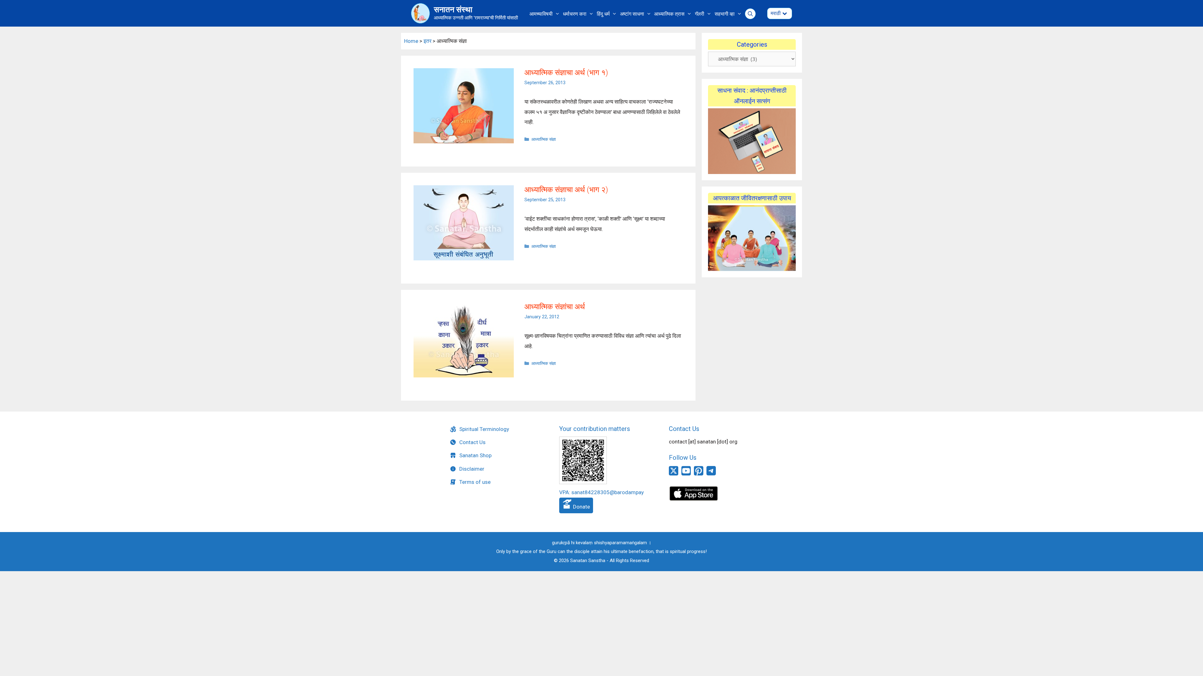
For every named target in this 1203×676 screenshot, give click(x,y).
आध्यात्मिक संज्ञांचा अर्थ (554, 306)
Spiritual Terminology (484, 429)
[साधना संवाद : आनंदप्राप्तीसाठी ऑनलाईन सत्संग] (752, 141)
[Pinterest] (698, 474)
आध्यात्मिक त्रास (669, 14)
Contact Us (472, 442)
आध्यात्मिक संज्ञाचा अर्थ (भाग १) (566, 72)
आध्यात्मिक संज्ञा (543, 139)
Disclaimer (471, 469)
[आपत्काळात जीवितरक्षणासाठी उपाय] (752, 238)
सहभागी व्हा (725, 14)
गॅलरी (699, 14)
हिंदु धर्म (603, 14)
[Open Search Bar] (750, 14)
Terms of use (475, 482)
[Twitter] (673, 474)
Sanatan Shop (475, 455)
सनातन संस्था (453, 9)
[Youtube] (686, 474)
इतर (427, 41)
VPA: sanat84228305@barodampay (601, 492)
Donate (581, 507)
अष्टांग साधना (632, 14)
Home (411, 41)
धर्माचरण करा (574, 14)
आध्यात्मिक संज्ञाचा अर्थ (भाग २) (566, 189)
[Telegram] (711, 473)
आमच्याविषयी (541, 14)
